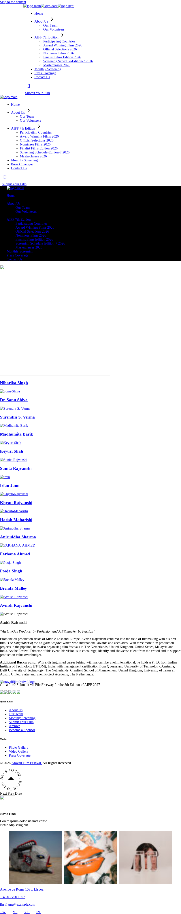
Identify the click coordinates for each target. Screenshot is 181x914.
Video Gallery (18, 751)
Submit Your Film (21, 722)
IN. (38, 912)
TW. (3, 912)
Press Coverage (19, 755)
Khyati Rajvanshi (16, 502)
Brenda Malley (13, 588)
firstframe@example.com (17, 904)
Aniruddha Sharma (18, 537)
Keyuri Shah (11, 451)
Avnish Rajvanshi (16, 605)
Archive (14, 726)
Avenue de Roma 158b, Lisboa (21, 889)
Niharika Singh (14, 383)
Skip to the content (13, 2)
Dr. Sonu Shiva (14, 400)
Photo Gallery (18, 747)
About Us (16, 710)
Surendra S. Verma (17, 417)
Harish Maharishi (16, 519)
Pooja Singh (11, 571)
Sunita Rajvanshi (16, 468)
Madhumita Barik (16, 434)
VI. (15, 912)
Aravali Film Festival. (26, 763)
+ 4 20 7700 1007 (12, 897)
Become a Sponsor (22, 730)
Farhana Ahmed (15, 554)
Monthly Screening (22, 718)
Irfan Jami (9, 485)
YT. (27, 912)
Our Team (16, 714)
